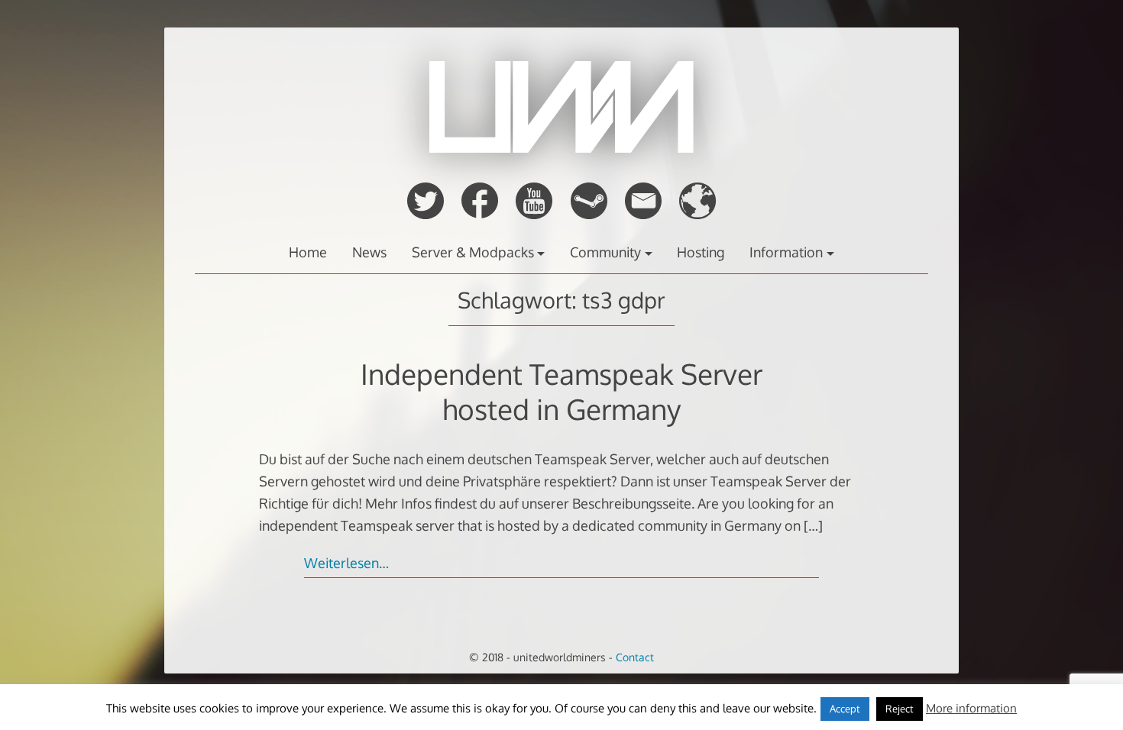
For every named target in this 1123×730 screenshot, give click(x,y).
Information (786, 252)
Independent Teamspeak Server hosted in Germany (561, 391)
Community (605, 252)
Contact (635, 657)
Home (308, 252)
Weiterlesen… (346, 562)
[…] (813, 525)
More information (971, 708)
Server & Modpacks (473, 252)
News (369, 252)
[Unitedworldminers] (561, 148)
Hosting (700, 252)
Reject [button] (899, 709)
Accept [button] (845, 709)
